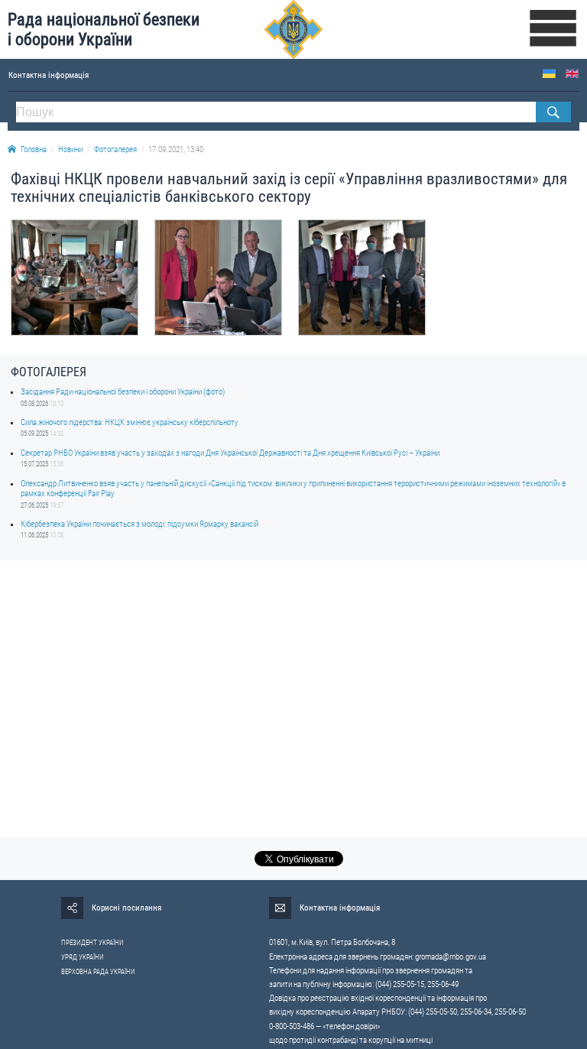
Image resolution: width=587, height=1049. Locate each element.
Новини (70, 149)
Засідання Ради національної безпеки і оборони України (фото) (123, 392)
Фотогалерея (115, 149)
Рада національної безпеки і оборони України (103, 29)
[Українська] (549, 73)
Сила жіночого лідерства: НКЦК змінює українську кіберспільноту (129, 422)
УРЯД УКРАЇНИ (82, 957)
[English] (572, 73)
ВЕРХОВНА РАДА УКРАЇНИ (98, 972)
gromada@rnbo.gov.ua (450, 957)
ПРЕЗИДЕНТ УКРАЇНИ (92, 943)
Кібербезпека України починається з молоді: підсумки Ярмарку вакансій (139, 524)
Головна (34, 149)
